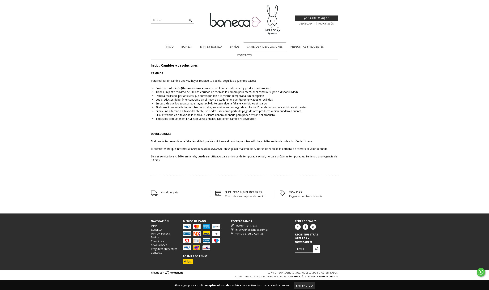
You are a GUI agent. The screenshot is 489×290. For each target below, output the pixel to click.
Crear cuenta (307, 23)
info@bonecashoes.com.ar (252, 229)
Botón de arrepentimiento (323, 276)
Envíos (234, 46)
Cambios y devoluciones (265, 46)
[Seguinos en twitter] (313, 227)
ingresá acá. (297, 276)
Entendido (304, 285)
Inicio (169, 46)
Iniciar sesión (326, 23)
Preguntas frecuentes (307, 46)
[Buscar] (190, 20)
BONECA (186, 46)
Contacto (244, 55)
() (319, 18)
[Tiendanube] (167, 273)
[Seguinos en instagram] (298, 227)
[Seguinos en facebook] (305, 227)
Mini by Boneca (211, 46)
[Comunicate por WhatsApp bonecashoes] (481, 272)
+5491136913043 (246, 226)
